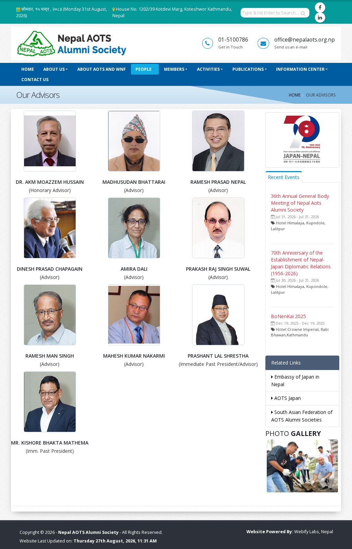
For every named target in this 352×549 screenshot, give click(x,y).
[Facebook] (320, 7)
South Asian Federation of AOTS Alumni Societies (301, 416)
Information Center (300, 69)
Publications (248, 69)
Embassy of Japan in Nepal (295, 380)
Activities (208, 69)
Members (174, 69)
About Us (54, 69)
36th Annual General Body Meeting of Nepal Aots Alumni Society (300, 203)
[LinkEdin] (320, 17)
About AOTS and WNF (101, 69)
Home (27, 69)
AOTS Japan (287, 398)
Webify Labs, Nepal (313, 532)
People (143, 69)
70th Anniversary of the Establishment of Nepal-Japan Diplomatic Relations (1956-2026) (301, 263)
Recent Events (283, 177)
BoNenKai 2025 (288, 316)
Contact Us (34, 79)
